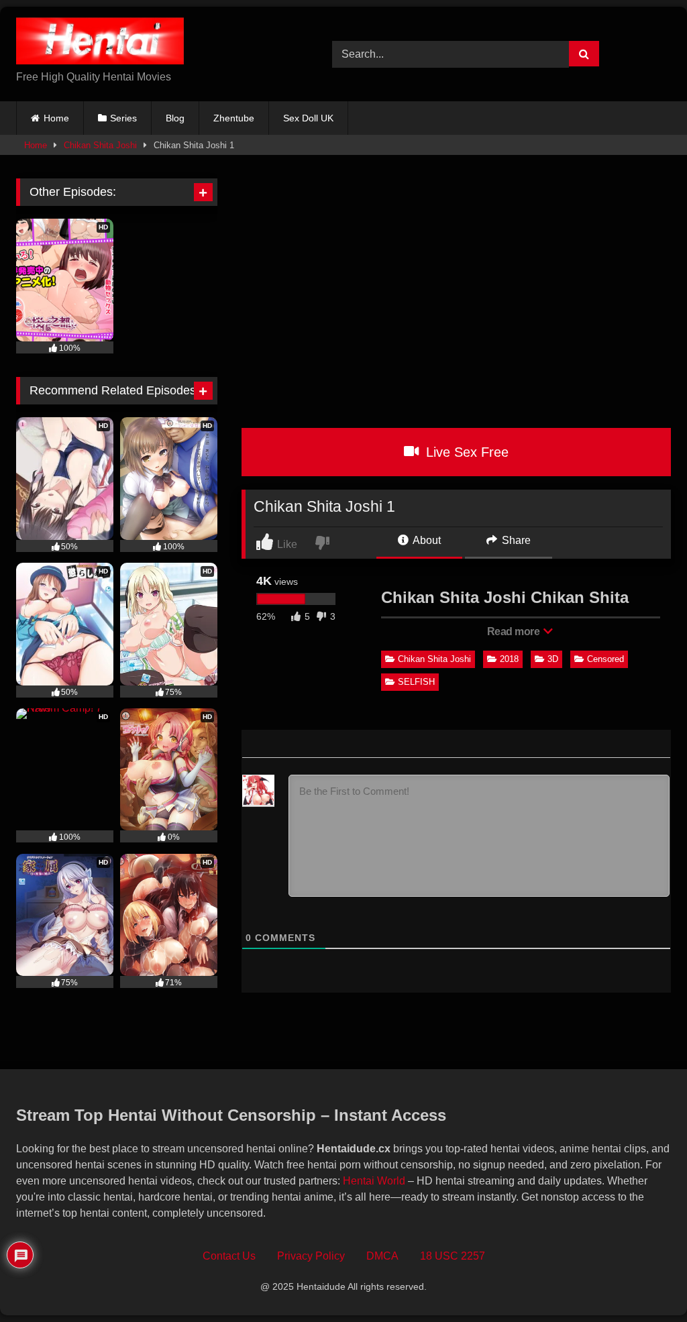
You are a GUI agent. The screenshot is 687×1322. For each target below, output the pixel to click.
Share (515, 540)
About (426, 540)
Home (56, 118)
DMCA (382, 1256)
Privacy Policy (311, 1256)
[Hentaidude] (153, 43)
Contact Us (229, 1256)
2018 (509, 659)
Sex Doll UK (308, 118)
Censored (605, 659)
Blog (175, 118)
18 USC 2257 (452, 1256)
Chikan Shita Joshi (100, 145)
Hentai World (374, 1181)
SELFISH (416, 682)
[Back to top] (646, 1282)
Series (123, 118)
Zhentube (233, 118)
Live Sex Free (465, 452)
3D (552, 659)
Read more (514, 631)
